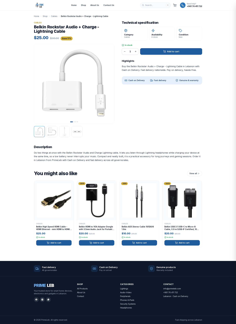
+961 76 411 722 (170, 292)
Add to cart (173, 51)
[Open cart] (175, 5)
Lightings (124, 288)
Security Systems (128, 304)
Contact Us (108, 5)
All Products (82, 288)
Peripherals (125, 296)
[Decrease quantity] (124, 51)
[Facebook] (36, 299)
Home (74, 5)
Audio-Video (126, 292)
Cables (54, 16)
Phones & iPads (127, 300)
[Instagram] (42, 299)
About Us (94, 5)
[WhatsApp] (48, 299)
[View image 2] (51, 131)
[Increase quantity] (135, 51)
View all (193, 173)
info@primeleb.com (172, 288)
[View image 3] (64, 131)
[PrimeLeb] (39, 5)
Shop (83, 5)
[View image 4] (77, 131)
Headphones (126, 308)
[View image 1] (39, 131)
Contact (80, 296)
